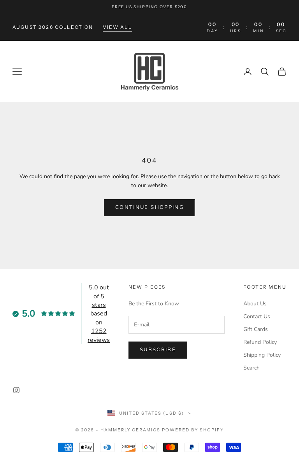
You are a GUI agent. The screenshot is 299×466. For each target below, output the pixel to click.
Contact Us (256, 316)
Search (251, 367)
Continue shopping (149, 207)
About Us (255, 303)
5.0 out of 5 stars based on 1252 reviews (99, 313)
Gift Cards (255, 329)
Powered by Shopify (193, 430)
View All (117, 27)
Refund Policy (260, 342)
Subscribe (158, 349)
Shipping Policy (262, 355)
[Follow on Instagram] (16, 390)
